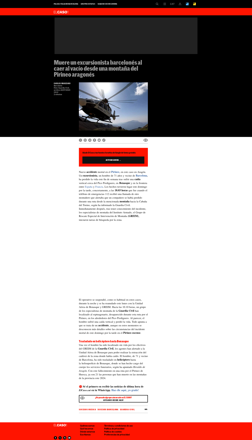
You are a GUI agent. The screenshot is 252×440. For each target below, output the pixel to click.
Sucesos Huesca (87, 409)
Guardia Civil (127, 409)
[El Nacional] (194, 4)
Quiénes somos (87, 425)
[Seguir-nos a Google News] (69, 437)
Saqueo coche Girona (107, 4)
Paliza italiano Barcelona (66, 4)
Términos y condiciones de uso (118, 425)
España (88, 186)
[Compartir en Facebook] (94, 140)
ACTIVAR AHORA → (113, 160)
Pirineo (115, 172)
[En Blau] (187, 4)
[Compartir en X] (80, 140)
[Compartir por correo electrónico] (99, 140)
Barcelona (141, 175)
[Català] (172, 4)
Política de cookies (113, 431)
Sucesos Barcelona (108, 409)
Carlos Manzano (62, 83)
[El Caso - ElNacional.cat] (60, 425)
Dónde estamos (87, 431)
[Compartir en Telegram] (89, 140)
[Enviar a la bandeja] (146, 140)
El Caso (61, 11)
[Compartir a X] (60, 437)
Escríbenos (85, 434)
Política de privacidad (114, 428)
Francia (99, 186)
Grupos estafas (88, 4)
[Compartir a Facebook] (55, 437)
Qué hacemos (86, 428)
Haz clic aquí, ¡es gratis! (125, 390)
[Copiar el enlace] (103, 140)
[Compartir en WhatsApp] (85, 140)
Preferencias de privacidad (117, 434)
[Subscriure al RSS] (64, 437)
